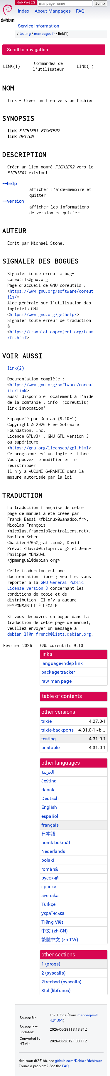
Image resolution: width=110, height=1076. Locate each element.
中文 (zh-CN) (54, 931)
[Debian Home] (7, 12)
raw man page (56, 681)
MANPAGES (26, 2)
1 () (50, 964)
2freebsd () (61, 981)
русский (50, 878)
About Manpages (53, 11)
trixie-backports (57, 730)
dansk (47, 789)
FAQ (80, 11)
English (49, 807)
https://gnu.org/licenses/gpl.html (49, 447)
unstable (50, 747)
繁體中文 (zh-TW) (59, 939)
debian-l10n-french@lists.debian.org (49, 634)
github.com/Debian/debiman (78, 1061)
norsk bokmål (55, 842)
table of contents (62, 696)
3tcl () (56, 990)
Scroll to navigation (27, 49)
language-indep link (62, 663)
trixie (46, 721)
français (50, 825)
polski (47, 860)
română (49, 869)
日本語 (48, 834)
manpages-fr (44, 34)
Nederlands (53, 851)
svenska (50, 895)
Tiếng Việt (52, 922)
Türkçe (48, 904)
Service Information (38, 26)
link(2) (15, 367)
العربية (47, 772)
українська (53, 913)
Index (23, 11)
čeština (49, 781)
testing (25, 34)
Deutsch (50, 798)
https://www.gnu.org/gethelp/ (43, 314)
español (49, 816)
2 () (53, 973)
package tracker (58, 672)
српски (48, 886)
